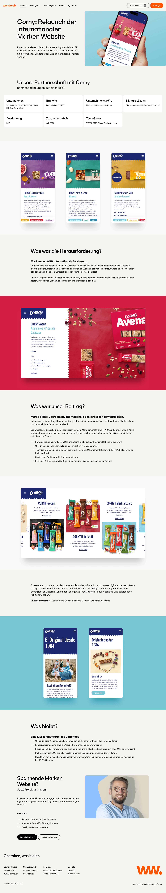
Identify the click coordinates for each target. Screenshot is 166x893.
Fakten (159, 884)
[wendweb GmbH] (9, 5)
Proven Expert (74, 873)
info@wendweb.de (51, 873)
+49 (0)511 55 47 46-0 (52, 870)
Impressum (136, 884)
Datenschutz (148, 884)
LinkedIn (71, 870)
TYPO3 (106, 430)
